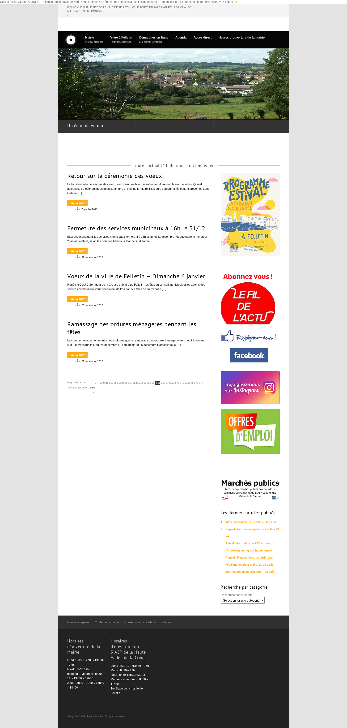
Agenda (180, 37)
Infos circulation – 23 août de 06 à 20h (250, 522)
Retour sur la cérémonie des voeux (114, 176)
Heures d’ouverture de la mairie (242, 37)
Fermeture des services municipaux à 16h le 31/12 (136, 229)
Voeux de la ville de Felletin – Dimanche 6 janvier (136, 277)
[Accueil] (71, 40)
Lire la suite (77, 203)
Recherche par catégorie (237, 595)
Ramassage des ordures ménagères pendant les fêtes (131, 329)
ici (235, 2)
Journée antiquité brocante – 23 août (250, 571)
